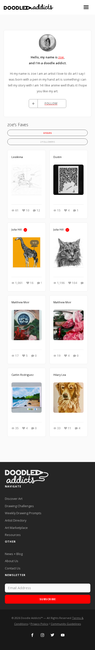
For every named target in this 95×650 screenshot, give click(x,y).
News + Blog (14, 554)
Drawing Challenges (19, 506)
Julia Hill (16, 229)
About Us (11, 561)
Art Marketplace (16, 527)
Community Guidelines (66, 624)
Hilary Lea (59, 375)
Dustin (57, 157)
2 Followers (47, 141)
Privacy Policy (39, 624)
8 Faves (47, 133)
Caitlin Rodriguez (22, 375)
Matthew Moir (20, 302)
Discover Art (13, 498)
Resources (13, 535)
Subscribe (47, 599)
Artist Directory (15, 520)
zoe (61, 57)
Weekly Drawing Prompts (23, 513)
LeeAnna (17, 157)
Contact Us (12, 568)
